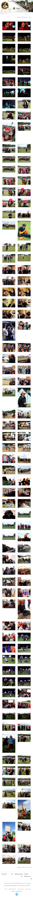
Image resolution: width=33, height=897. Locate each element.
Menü (18, 8)
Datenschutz (20, 889)
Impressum (28, 889)
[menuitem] (16, 8)
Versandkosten (28, 883)
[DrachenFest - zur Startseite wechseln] (5, 5)
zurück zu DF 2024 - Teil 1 (24, 17)
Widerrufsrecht (12, 889)
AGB (5, 889)
